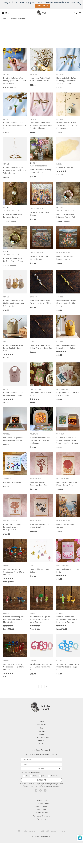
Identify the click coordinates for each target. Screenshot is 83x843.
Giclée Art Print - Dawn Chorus (39, 214)
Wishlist (41, 722)
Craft (32, 565)
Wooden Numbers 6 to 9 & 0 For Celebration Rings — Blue (67, 667)
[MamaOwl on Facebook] (36, 791)
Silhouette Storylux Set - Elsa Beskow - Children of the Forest (41, 440)
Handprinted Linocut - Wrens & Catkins (39, 526)
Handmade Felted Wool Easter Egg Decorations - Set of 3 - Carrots (67, 80)
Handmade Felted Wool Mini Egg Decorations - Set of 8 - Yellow (14, 80)
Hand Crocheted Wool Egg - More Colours (41, 171)
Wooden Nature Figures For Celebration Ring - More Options (40, 619)
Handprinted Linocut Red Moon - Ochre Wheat (67, 484)
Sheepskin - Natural (64, 168)
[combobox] (41, 768)
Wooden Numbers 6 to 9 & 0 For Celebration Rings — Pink (41, 667)
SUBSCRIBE (41, 780)
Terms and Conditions (41, 816)
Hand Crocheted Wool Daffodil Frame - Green (13, 260)
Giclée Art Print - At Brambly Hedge (64, 258)
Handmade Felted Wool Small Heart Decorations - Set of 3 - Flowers (41, 125)
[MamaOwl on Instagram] (45, 791)
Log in (41, 743)
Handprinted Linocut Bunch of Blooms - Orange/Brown (12, 527)
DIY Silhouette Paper (12, 482)
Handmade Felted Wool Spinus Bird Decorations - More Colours (67, 125)
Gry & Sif (6, 74)
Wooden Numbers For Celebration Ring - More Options (13, 667)
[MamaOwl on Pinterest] (40, 791)
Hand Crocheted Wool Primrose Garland (12, 216)
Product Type (9, 32)
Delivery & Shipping (41, 800)
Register (41, 740)
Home (5, 18)
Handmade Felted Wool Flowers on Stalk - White (40, 302)
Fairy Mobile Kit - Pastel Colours (40, 571)
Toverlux (7, 434)
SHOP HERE (42, 6)
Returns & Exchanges (41, 803)
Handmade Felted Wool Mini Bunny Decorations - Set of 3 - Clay (14, 303)
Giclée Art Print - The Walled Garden (39, 258)
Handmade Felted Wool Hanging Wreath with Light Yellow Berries (14, 170)
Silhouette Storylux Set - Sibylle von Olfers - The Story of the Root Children (67, 440)
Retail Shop (41, 810)
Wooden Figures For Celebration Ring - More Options (13, 572)
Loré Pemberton (36, 208)
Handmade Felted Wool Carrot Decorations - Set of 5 (14, 125)
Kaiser (58, 164)
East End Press (36, 389)
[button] (61, 171)
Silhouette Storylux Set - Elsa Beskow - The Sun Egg (14, 439)
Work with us (41, 819)
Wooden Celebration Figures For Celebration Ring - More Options (66, 619)
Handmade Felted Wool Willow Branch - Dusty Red (41, 347)
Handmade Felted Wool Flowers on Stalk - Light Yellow (66, 303)
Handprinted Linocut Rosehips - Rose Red (39, 484)
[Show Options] (60, 768)
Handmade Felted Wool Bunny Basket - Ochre (66, 347)
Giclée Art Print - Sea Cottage (65, 526)
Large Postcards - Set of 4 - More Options (67, 394)
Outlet (41, 734)
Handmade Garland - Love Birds (67, 571)
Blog (41, 728)
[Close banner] (80, 4)
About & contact (41, 813)
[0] (80, 13)
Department (8, 26)
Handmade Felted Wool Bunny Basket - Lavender (14, 394)
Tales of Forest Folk (38, 166)
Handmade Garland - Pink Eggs (41, 394)
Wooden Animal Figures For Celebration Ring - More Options (13, 619)
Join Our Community (41, 737)
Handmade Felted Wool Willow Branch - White (40, 79)
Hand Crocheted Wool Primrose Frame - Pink (65, 216)
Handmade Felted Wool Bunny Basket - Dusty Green (13, 348)
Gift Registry (41, 725)
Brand (6, 41)
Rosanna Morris (63, 389)
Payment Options (41, 806)
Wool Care (41, 731)
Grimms (6, 565)
